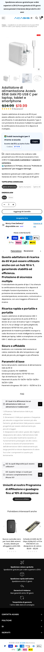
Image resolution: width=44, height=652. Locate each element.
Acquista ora (22, 218)
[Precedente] (3, 251)
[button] (32, 18)
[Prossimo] (40, 251)
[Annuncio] (22, 7)
